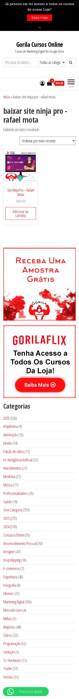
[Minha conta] (42, 83)
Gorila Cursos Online (39, 44)
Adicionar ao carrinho (21, 213)
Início (6, 96)
